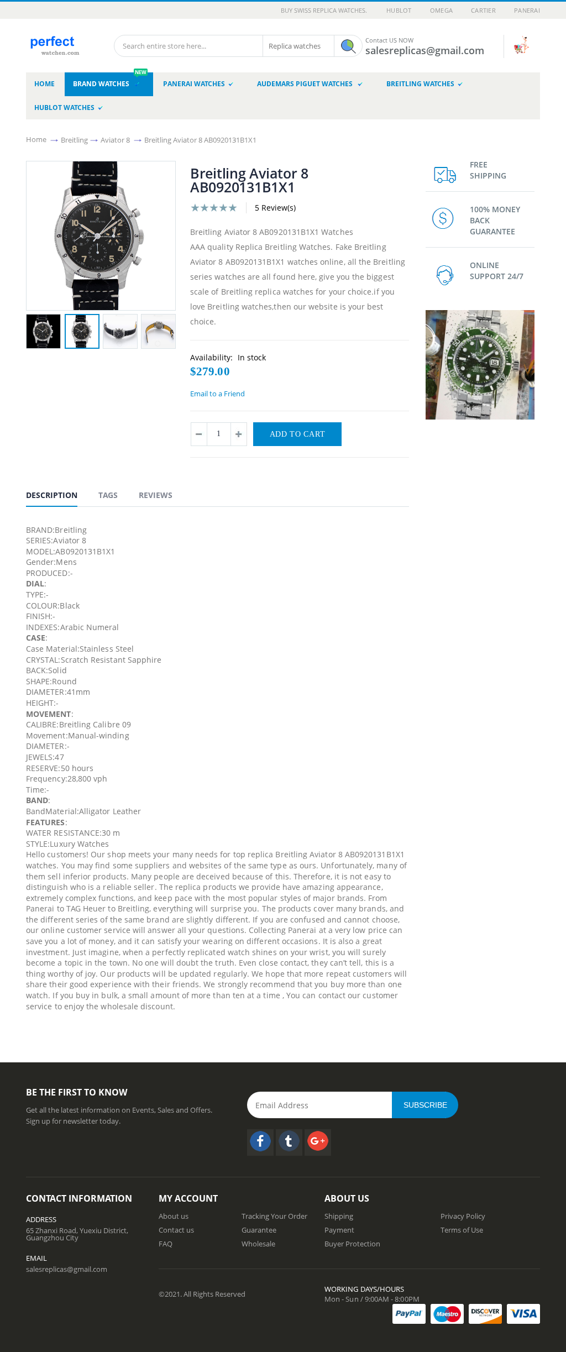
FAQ (165, 1244)
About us (173, 1216)
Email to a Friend (217, 394)
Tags (108, 495)
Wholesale (258, 1244)
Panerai (527, 10)
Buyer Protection (352, 1244)
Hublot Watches (64, 107)
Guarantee (259, 1230)
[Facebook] (260, 1142)
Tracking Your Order (274, 1216)
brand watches (109, 80)
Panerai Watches (194, 83)
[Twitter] (289, 1142)
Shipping (338, 1216)
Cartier (483, 10)
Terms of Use (462, 1230)
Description (51, 495)
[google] (318, 1142)
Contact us (176, 1230)
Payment (339, 1230)
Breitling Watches (420, 83)
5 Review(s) (275, 207)
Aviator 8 (115, 139)
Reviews (155, 495)
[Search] (348, 45)
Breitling (74, 139)
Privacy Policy (463, 1216)
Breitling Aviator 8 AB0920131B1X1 (200, 139)
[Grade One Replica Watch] (54, 41)
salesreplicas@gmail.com (66, 1269)
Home (36, 139)
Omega (441, 10)
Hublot (399, 10)
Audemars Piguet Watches (305, 83)
